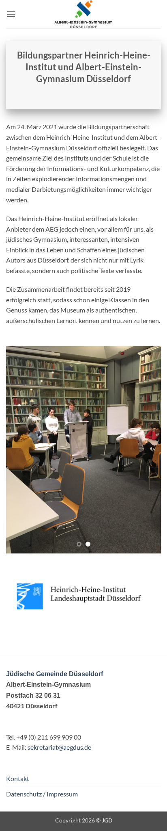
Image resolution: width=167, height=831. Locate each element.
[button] (11, 14)
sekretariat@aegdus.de (59, 747)
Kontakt (17, 778)
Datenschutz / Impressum (42, 794)
